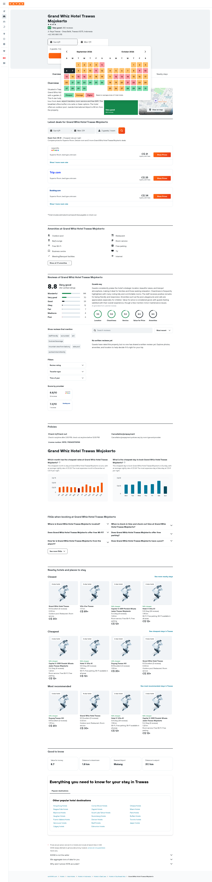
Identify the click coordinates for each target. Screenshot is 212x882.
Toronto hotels (135, 819)
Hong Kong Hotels (60, 806)
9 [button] (84, 70)
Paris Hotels (134, 813)
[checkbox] (60, 394)
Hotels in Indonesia (84, 876)
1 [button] (78, 65)
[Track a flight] (4, 38)
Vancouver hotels (59, 823)
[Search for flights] (4, 11)
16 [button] (84, 76)
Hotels (62, 876)
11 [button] (96, 70)
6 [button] (66, 70)
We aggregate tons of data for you (65, 859)
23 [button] (84, 82)
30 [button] (84, 88)
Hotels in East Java (100, 876)
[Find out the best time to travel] (4, 44)
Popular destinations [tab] (60, 791)
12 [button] (102, 70)
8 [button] (78, 70)
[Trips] (4, 51)
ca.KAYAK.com (52, 876)
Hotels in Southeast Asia (117, 876)
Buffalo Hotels (135, 816)
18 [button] (96, 76)
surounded (65, 336)
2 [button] (84, 65)
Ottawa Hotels (135, 806)
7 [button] (72, 70)
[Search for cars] (4, 21)
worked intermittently (57, 352)
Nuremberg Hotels (99, 816)
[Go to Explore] (4, 33)
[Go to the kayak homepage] (16, 3)
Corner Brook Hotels (99, 806)
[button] (4, 4)
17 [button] (90, 76)
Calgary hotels (58, 826)
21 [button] (72, 82)
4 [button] (96, 65)
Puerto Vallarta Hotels (61, 819)
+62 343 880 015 (55, 34)
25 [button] (96, 82)
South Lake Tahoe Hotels (101, 813)
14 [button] (72, 76)
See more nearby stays (164, 576)
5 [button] (102, 65)
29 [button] (78, 88)
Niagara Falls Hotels (60, 809)
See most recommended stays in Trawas (157, 686)
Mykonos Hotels (59, 813)
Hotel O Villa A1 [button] (149, 609)
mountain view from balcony (59, 346)
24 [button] (90, 82)
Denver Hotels (97, 819)
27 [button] (67, 88)
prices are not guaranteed (96, 848)
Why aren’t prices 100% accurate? (64, 864)
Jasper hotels (135, 823)
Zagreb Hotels (97, 809)
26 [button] (102, 82)
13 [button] (67, 76)
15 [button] (78, 76)
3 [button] (90, 65)
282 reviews (67, 28)
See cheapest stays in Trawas (161, 631)
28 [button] (72, 88)
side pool (76, 346)
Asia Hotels (71, 876)
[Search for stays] (4, 16)
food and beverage (56, 341)
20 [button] (66, 82)
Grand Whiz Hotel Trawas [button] (59, 606)
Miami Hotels (135, 809)
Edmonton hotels (98, 826)
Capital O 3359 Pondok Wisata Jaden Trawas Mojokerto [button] (123, 610)
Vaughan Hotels (59, 816)
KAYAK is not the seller (59, 855)
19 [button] (102, 76)
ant (73, 336)
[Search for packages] (4, 26)
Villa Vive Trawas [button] (86, 606)
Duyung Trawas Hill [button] (118, 663)
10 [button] (90, 70)
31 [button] (145, 88)
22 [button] (78, 82)
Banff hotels (96, 823)
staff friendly (53, 336)
